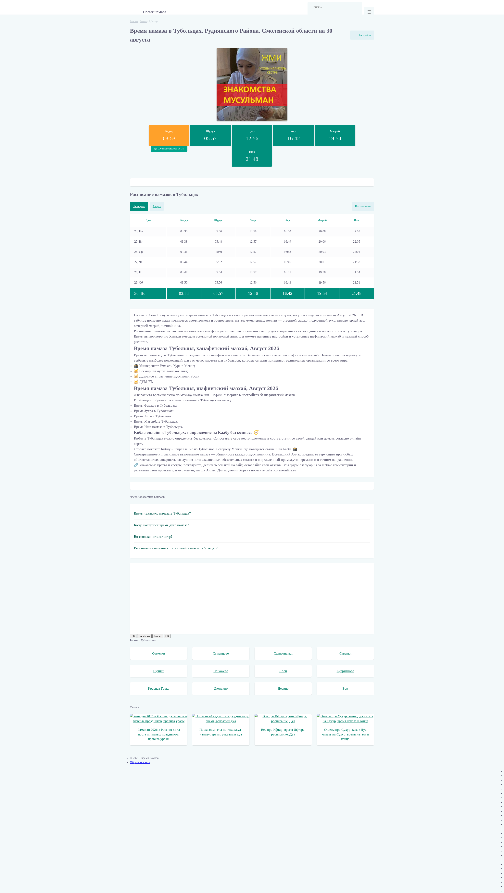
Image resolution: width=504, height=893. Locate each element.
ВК (133, 636)
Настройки (364, 35)
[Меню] (369, 12)
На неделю (139, 206)
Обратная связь (140, 762)
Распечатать (363, 206)
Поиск (312, 17)
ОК (167, 636)
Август (157, 206)
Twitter (157, 636)
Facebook (144, 636)
